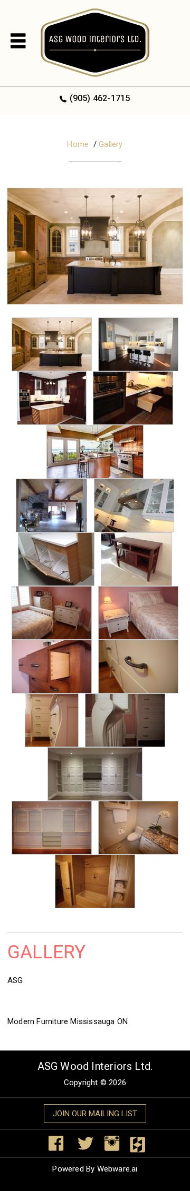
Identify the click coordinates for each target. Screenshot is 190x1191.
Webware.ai (117, 1169)
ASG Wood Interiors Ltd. (95, 1066)
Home (78, 144)
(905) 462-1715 (100, 98)
